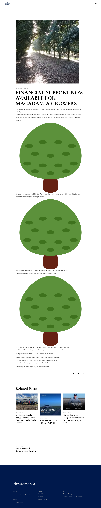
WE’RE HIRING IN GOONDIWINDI (48, 421)
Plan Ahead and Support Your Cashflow (26, 449)
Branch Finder (42, 499)
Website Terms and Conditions (73, 497)
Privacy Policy (67, 494)
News (26, 88)
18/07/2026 (43, 418)
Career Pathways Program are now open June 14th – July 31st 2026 (73, 419)
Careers (40, 497)
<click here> (29, 353)
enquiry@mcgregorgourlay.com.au (24, 494)
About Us (41, 494)
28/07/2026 (19, 412)
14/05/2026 (19, 446)
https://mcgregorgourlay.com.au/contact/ (34, 363)
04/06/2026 (67, 412)
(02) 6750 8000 (18, 502)
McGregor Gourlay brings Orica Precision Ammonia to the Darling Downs (26, 419)
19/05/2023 (19, 88)
